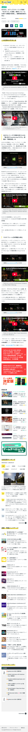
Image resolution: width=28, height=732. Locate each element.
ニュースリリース (11, 167)
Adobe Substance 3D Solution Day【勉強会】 (16, 675)
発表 (14, 68)
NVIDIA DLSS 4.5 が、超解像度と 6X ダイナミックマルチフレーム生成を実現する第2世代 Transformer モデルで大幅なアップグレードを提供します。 (13, 369)
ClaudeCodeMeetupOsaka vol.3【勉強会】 (16, 679)
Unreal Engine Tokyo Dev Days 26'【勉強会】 (16, 689)
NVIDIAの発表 (9, 345)
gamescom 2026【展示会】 (15, 671)
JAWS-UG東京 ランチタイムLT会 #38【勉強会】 (16, 684)
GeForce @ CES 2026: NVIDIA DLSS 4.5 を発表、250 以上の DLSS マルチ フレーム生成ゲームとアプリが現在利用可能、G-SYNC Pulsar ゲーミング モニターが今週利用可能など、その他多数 (13, 354)
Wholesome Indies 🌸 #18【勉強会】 (16, 693)
